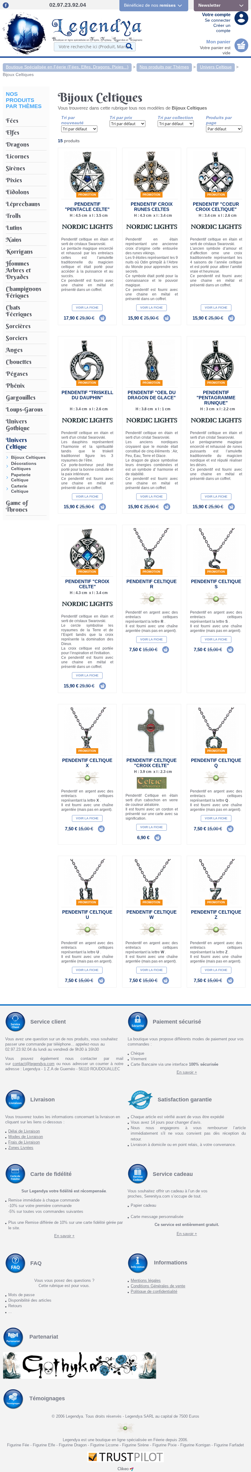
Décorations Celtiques (23, 466)
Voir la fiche (87, 307)
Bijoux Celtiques (18, 74)
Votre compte (216, 14)
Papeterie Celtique (21, 477)
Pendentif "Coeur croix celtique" (216, 206)
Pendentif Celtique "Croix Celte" (151, 763)
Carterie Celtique (19, 489)
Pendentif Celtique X (87, 763)
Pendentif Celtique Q (216, 763)
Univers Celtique (216, 66)
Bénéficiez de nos (150, 5)
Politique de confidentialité (154, 1291)
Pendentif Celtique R (151, 584)
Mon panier (218, 41)
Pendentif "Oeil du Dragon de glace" (152, 395)
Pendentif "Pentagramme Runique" (216, 397)
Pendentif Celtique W (151, 914)
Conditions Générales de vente (158, 1286)
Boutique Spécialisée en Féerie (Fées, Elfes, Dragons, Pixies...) (67, 66)
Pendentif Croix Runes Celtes (152, 206)
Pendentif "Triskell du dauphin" (87, 395)
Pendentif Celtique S (216, 584)
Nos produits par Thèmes (164, 66)
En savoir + (187, 1072)
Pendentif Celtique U (87, 914)
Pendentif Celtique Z (216, 914)
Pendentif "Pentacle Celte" (87, 206)
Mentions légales (146, 1280)
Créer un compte (221, 28)
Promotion (87, 194)
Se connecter (217, 20)
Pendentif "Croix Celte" (87, 584)
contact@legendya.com (33, 1063)
